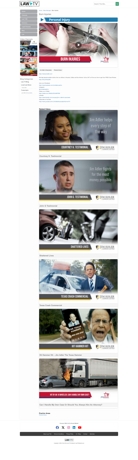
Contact (85, 434)
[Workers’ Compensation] (28, 60)
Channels (24, 15)
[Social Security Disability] (28, 54)
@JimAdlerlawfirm (44, 89)
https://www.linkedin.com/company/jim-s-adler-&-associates (54, 97)
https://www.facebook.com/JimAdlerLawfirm (50, 85)
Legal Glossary (26, 27)
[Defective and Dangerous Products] (28, 73)
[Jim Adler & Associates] (28, 43)
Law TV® (24, 19)
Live (23, 34)
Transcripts (24, 90)
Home (23, 11)
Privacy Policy (69, 434)
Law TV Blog (25, 82)
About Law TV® (47, 434)
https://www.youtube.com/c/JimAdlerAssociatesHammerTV (54, 101)
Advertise (92, 434)
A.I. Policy (78, 434)
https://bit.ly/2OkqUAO (45, 79)
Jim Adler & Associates (27, 93)
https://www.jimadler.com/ (45, 74)
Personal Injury (58, 70)
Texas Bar (24, 87)
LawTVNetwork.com (79, 443)
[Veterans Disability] (28, 67)
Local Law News (26, 85)
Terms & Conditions (59, 434)
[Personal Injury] (28, 48)
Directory (24, 23)
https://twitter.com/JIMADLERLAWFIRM (49, 93)
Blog (23, 30)
